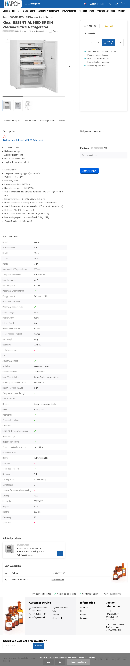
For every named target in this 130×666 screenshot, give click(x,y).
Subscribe (38, 646)
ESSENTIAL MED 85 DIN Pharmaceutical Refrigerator (31, 17)
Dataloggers (29, 11)
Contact (55, 614)
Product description (12, 120)
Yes (48, 662)
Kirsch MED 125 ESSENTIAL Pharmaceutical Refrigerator (31, 550)
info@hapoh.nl (58, 579)
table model (40, 31)
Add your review (89, 171)
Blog (82, 611)
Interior (121, 11)
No (60, 662)
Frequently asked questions (39, 609)
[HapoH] (13, 4)
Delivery (55, 611)
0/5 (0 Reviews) (20, 31)
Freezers (16, 11)
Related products (47, 120)
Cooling (6, 11)
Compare (56, 31)
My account (57, 618)
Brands (83, 614)
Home (5, 17)
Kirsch (36, 242)
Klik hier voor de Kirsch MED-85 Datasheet (23, 140)
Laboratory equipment (48, 11)
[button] (69, 66)
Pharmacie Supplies (106, 11)
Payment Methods (60, 607)
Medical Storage (86, 11)
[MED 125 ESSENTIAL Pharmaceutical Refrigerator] (10, 549)
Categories (84, 618)
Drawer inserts (69, 11)
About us (84, 607)
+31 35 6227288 (58, 573)
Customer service (97, 4)
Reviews (62, 120)
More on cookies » (78, 662)
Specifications (31, 120)
